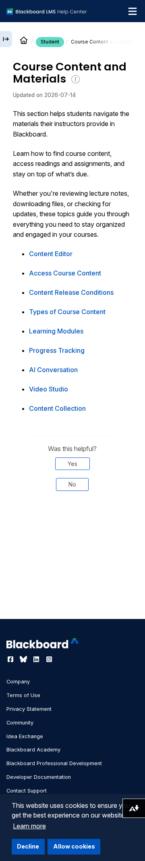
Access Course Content (65, 273)
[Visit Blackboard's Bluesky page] (24, 659)
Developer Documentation (38, 777)
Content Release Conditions (71, 292)
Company (18, 682)
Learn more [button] (29, 826)
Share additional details (72, 534)
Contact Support (26, 791)
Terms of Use (23, 695)
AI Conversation (53, 370)
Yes (72, 463)
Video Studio (48, 389)
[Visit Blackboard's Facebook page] (11, 659)
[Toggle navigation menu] (132, 11)
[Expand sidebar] (6, 39)
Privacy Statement (29, 709)
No (72, 484)
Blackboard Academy (33, 750)
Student (50, 42)
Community (19, 723)
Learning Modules (56, 331)
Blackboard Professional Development (54, 763)
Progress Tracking (57, 350)
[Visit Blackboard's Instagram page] (49, 659)
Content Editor (50, 254)
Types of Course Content (67, 312)
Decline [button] (28, 846)
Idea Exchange (24, 736)
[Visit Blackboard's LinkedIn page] (37, 659)
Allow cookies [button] (74, 846)
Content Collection (57, 408)
